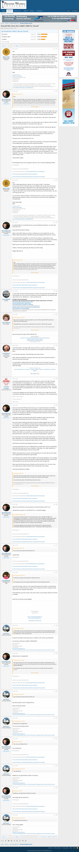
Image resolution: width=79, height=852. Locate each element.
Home (3, 11)
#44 (56, 222)
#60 (56, 815)
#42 (56, 91)
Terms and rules (57, 848)
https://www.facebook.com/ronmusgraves (36, 171)
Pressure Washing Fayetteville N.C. (34, 616)
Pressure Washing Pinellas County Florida (21, 303)
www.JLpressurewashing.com (18, 648)
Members (39, 11)
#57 (56, 738)
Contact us (50, 848)
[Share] (54, 49)
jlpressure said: (16, 741)
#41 (56, 48)
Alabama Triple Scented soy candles (35, 339)
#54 (56, 653)
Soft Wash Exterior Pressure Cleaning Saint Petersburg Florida (26, 307)
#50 (56, 504)
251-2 (32, 374)
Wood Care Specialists (17, 76)
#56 (56, 718)
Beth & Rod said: (17, 94)
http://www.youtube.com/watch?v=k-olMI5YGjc (22, 304)
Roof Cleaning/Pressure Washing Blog (20, 308)
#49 (56, 405)
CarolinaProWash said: (18, 514)
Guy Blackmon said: (17, 660)
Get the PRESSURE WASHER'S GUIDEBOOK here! (22, 87)
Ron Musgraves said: (18, 317)
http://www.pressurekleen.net (35, 620)
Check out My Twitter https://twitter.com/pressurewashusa (24, 174)
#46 (56, 314)
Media (25, 11)
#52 (56, 572)
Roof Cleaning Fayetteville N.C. (34, 618)
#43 (56, 180)
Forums (9, 11)
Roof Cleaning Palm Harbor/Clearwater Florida (22, 302)
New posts (3, 13)
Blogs (31, 11)
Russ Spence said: (17, 473)
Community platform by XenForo (39, 850)
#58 (56, 765)
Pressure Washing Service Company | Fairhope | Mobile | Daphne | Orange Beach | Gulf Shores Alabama (35, 370)
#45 (56, 291)
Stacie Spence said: (17, 548)
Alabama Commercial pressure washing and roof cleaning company (34, 338)
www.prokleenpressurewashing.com (35, 340)
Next (17, 45)
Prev (3, 45)
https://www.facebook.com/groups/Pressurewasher (34, 176)
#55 (56, 691)
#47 (56, 345)
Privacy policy (65, 848)
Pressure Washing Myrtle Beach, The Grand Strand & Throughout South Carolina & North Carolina (33, 650)
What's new (17, 11)
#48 (56, 378)
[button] (21, 10)
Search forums (10, 13)
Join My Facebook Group (17, 176)
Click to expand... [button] (35, 106)
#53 (56, 625)
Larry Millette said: (17, 628)
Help (71, 848)
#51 (56, 545)
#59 (56, 787)
